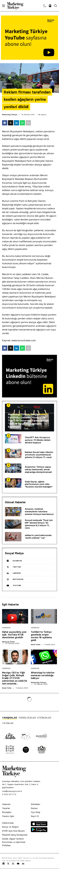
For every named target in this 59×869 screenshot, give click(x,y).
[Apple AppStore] (39, 825)
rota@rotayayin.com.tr (12, 791)
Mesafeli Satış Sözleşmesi (14, 835)
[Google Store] (39, 831)
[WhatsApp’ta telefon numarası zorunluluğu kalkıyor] (44, 657)
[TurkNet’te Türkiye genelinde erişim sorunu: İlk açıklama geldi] (44, 616)
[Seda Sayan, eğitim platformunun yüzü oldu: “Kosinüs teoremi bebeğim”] (13, 483)
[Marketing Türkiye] (16, 5)
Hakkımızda (7, 823)
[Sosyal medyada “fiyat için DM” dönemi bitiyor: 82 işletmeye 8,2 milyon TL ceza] (13, 524)
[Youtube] (18, 863)
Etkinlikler (44, 717)
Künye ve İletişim (10, 827)
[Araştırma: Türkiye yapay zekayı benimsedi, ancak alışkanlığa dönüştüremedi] (13, 468)
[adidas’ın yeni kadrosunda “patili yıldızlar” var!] (13, 536)
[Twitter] (8, 863)
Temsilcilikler (27, 717)
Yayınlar (7, 723)
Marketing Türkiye (9, 114)
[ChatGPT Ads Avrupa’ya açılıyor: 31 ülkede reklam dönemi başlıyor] (13, 438)
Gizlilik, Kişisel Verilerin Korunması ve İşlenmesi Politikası (13, 842)
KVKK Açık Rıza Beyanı (13, 831)
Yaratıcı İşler (8, 816)
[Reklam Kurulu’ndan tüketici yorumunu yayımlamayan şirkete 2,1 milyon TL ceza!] (13, 453)
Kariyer (34, 808)
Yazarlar (6, 808)
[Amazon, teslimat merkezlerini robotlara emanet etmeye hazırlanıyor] (13, 511)
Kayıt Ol (35, 816)
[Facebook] (3, 863)
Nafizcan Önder (8, 642)
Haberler (8, 84)
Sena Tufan (35, 644)
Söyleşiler (6, 812)
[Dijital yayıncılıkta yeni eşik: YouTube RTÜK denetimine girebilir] (15, 616)
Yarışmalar (9, 717)
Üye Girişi (35, 812)
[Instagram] (12, 863)
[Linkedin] (23, 863)
